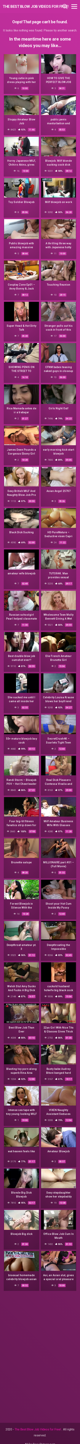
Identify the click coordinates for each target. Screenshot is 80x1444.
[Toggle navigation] (74, 6)
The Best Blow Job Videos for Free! (25, 6)
